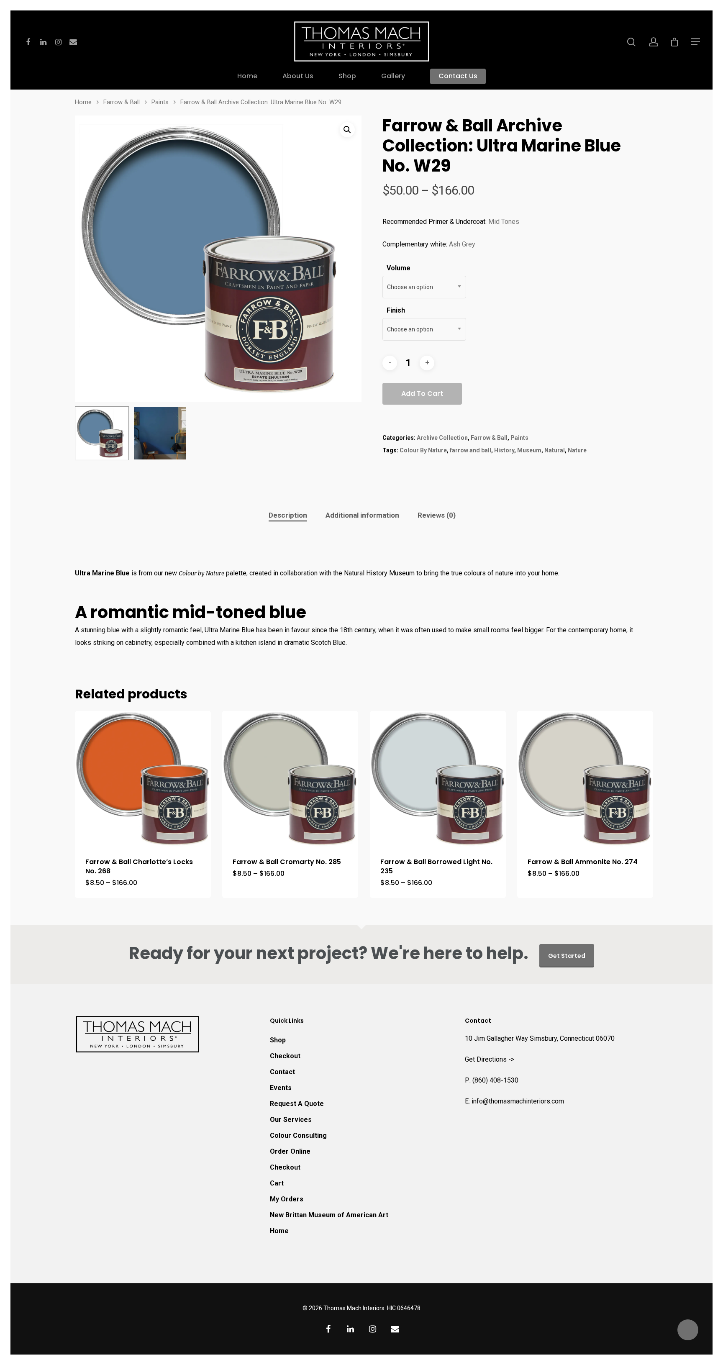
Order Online (290, 1151)
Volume (398, 268)
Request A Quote (297, 1104)
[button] (347, 129)
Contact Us (457, 76)
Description (288, 515)
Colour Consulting (298, 1135)
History (504, 450)
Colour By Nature (423, 450)
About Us (297, 76)
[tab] (287, 515)
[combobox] (424, 287)
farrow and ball (470, 450)
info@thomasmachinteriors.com (518, 1101)
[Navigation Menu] (696, 41)
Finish (396, 310)
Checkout (285, 1056)
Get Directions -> (489, 1059)
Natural (554, 450)
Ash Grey (462, 244)
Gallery (393, 76)
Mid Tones (503, 222)
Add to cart (422, 393)
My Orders (286, 1199)
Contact (282, 1072)
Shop (347, 76)
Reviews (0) (437, 515)
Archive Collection (442, 437)
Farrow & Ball (121, 102)
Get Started (566, 956)
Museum (529, 450)
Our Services (291, 1120)
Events (281, 1088)
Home (247, 76)
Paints (160, 102)
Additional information (362, 515)
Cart (277, 1183)
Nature (577, 450)
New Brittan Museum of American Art (329, 1215)
